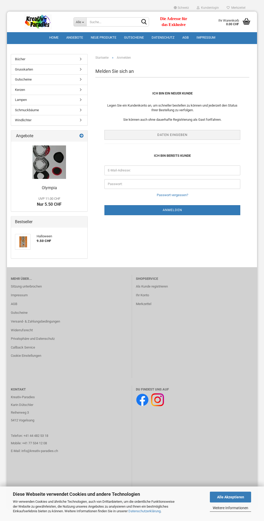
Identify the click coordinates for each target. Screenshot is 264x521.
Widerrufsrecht (22, 330)
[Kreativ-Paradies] (38, 22)
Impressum (205, 37)
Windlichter (23, 120)
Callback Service (23, 347)
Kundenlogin (209, 8)
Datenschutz (163, 37)
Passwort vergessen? (172, 195)
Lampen (21, 100)
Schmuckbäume (27, 110)
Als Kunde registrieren (152, 286)
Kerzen (20, 90)
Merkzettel (237, 8)
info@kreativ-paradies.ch (39, 451)
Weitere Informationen (230, 508)
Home (54, 37)
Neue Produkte (103, 37)
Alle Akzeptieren (230, 497)
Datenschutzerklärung (144, 511)
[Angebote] (81, 136)
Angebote (74, 37)
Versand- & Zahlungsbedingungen (35, 321)
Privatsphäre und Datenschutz (33, 339)
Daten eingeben (172, 135)
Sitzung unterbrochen (26, 286)
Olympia (49, 187)
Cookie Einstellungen (26, 356)
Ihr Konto (142, 295)
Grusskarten (24, 69)
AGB (185, 37)
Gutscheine (134, 37)
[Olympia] (49, 162)
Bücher (20, 59)
